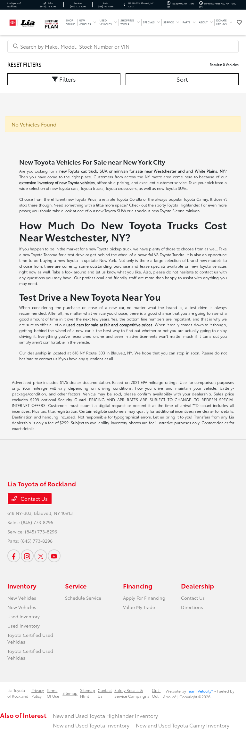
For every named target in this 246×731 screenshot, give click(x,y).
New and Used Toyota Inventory (91, 725)
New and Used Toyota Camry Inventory (182, 725)
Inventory (21, 585)
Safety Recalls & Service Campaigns (131, 693)
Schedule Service (83, 598)
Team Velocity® (200, 691)
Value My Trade (139, 607)
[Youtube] (54, 555)
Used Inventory (23, 616)
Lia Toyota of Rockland (18, 693)
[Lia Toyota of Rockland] (24, 21)
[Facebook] (13, 555)
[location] (124, 4)
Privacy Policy (37, 693)
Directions (192, 607)
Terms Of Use (53, 693)
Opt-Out (156, 693)
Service (75, 585)
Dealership (197, 585)
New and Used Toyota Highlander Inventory (105, 715)
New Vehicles (21, 598)
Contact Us (33, 498)
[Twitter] (40, 555)
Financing (137, 585)
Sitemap (70, 693)
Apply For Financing (144, 598)
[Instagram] (27, 555)
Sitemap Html (87, 693)
